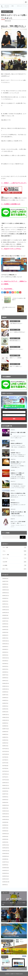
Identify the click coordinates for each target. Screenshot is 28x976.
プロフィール (14, 558)
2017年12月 (4, 748)
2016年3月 (4, 805)
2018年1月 (4, 745)
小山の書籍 (14, 565)
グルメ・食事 (14, 547)
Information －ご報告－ (9, 5)
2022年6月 (4, 652)
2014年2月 (4, 876)
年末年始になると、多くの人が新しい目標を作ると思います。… (18, 496)
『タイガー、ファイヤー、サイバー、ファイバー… (18, 526)
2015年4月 (4, 836)
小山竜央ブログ (13, 973)
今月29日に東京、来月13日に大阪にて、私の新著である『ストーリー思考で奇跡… (18, 478)
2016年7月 (4, 794)
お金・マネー (5, 892)
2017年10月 (4, 754)
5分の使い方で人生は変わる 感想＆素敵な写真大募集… (18, 512)
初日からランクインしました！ (16, 349)
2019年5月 (4, 700)
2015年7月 (4, 828)
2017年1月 (4, 779)
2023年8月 (4, 618)
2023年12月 (4, 606)
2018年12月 (4, 714)
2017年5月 (4, 768)
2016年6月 (4, 796)
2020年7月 (4, 674)
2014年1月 (4, 879)
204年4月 (4, 884)
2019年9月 (4, 691)
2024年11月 (4, 595)
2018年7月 (4, 728)
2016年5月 (4, 799)
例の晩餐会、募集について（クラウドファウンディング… (18, 462)
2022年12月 (4, 640)
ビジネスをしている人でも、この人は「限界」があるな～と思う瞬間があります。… (18, 447)
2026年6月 (4, 584)
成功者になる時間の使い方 (16, 443)
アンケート (5, 956)
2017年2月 (4, 777)
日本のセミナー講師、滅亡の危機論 (18, 433)
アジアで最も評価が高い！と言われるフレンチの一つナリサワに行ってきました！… (18, 488)
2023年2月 (4, 635)
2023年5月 (4, 626)
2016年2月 (4, 808)
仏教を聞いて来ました (15, 452)
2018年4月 (4, 737)
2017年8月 (4, 759)
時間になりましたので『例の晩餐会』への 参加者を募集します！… (18, 466)
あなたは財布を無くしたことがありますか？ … (18, 505)
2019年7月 (4, 694)
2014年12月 (4, 847)
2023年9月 (4, 615)
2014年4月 (4, 870)
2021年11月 (4, 657)
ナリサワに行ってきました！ (17, 484)
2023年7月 (4, 621)
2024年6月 (4, 598)
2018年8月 (4, 725)
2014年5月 (4, 867)
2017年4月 (4, 771)
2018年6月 (4, 731)
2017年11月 (4, 751)
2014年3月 (4, 873)
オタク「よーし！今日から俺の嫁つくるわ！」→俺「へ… (18, 522)
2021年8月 (4, 663)
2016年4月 (4, 802)
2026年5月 (4, 587)
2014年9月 (4, 856)
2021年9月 (4, 660)
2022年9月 (4, 646)
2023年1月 (4, 638)
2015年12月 (4, 813)
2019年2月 (4, 708)
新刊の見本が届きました (15, 340)
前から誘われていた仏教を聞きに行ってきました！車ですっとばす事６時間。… (18, 455)
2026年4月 (4, 589)
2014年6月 (4, 864)
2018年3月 (4, 740)
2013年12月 (4, 881)
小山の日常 (14, 561)
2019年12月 (4, 683)
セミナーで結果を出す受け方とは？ (17, 332)
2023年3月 (4, 632)
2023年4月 (4, 629)
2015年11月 (4, 816)
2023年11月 (4, 609)
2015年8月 (4, 825)
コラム (14, 551)
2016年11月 (4, 785)
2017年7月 (4, 762)
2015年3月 (4, 839)
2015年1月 (4, 845)
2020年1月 (4, 680)
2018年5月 (4, 734)
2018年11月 (4, 717)
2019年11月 (4, 686)
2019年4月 (4, 703)
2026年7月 (4, 581)
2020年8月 (4, 672)
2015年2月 (4, 842)
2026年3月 (4, 592)
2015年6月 (4, 830)
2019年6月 (4, 697)
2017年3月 (4, 774)
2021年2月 (4, 666)
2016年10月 (4, 788)
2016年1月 (4, 811)
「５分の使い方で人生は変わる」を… (18, 515)
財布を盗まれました (15, 502)
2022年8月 (4, 649)
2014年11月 (4, 850)
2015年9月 (4, 822)
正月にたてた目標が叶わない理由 (18, 493)
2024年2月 (4, 601)
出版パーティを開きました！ (16, 366)
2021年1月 (4, 669)
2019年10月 (4, 689)
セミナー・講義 (14, 554)
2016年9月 (4, 791)
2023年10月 (4, 612)
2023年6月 (4, 623)
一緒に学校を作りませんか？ (16, 323)
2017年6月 (4, 765)
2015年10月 (4, 819)
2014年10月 (4, 853)
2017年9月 (4, 757)
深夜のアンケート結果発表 (15, 357)
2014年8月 (4, 859)
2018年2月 (4, 742)
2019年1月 (4, 711)
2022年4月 (4, 655)
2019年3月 (4, 706)
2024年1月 (4, 604)
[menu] (26, 2)
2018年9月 (4, 723)
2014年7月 (4, 862)
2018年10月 (4, 720)
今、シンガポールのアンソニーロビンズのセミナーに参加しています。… (18, 437)
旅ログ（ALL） (14, 568)
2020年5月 (4, 677)
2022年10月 (4, 643)
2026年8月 (4, 578)
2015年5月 (4, 833)
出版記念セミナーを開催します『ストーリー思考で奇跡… (17, 473)
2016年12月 (4, 782)
